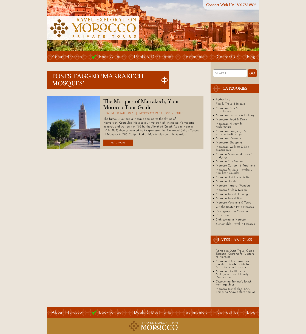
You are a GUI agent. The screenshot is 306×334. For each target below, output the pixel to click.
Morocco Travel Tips (229, 198)
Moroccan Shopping (229, 142)
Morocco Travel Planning (232, 194)
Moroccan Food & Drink (231, 119)
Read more (118, 142)
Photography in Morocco (232, 211)
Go (252, 73)
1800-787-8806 (245, 5)
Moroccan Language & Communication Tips (231, 133)
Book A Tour (111, 57)
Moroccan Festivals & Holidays (236, 115)
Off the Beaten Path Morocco (235, 206)
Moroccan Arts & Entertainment (227, 110)
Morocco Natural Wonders (233, 185)
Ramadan (222, 215)
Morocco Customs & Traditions (235, 165)
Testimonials (196, 57)
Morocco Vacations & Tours (161, 113)
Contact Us (228, 57)
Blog (251, 57)
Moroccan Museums (228, 138)
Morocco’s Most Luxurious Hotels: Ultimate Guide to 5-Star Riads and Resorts (234, 264)
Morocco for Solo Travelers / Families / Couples (234, 171)
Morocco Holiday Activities (233, 177)
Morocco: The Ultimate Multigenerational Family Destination (232, 274)
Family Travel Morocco (230, 103)
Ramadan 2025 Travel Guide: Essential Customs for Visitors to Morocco (235, 253)
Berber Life (223, 99)
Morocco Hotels (226, 181)
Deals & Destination (154, 57)
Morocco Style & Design (231, 189)
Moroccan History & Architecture (229, 125)
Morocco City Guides (229, 161)
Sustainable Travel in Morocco (235, 223)
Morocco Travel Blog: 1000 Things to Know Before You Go (236, 290)
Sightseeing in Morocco (231, 219)
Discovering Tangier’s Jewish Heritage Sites (234, 283)
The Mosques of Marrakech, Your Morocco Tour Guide (141, 104)
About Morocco (67, 57)
